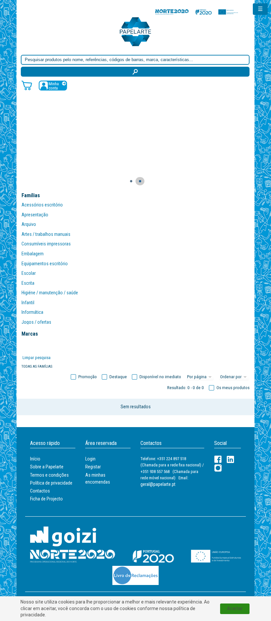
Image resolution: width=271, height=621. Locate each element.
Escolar (28, 273)
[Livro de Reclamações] (135, 575)
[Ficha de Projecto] (196, 11)
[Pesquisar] (135, 72)
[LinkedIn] (230, 459)
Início (35, 458)
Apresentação (34, 214)
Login (90, 458)
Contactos (40, 490)
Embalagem (32, 253)
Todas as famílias (36, 366)
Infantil (27, 302)
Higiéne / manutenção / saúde (49, 292)
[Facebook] (218, 459)
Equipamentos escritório (44, 263)
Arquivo (28, 224)
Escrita (27, 283)
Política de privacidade (51, 483)
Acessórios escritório (42, 204)
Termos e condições (49, 475)
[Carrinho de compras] (26, 85)
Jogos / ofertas (36, 322)
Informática (32, 312)
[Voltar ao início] (135, 31)
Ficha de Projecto (46, 498)
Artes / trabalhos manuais (45, 234)
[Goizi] (63, 535)
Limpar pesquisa (36, 357)
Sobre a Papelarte (46, 466)
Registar (93, 466)
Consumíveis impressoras (46, 243)
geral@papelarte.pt (157, 484)
